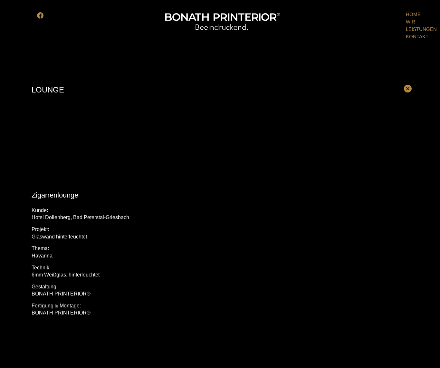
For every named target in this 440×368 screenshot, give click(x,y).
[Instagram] (49, 15)
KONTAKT (417, 36)
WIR (410, 21)
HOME (413, 14)
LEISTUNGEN (421, 29)
